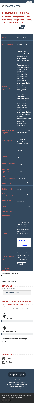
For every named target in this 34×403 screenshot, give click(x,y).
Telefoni (24, 245)
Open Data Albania (17, 380)
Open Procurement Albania (17, 384)
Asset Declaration (17, 389)
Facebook (9, 362)
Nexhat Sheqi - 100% (12, 293)
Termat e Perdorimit (7, 398)
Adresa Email (23, 240)
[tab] (24, 240)
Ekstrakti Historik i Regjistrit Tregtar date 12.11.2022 (23, 255)
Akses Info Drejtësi (17, 387)
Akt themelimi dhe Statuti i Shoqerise (23, 262)
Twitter (8, 359)
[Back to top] (9, 400)
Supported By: (16, 374)
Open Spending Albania (17, 382)
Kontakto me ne (20, 398)
